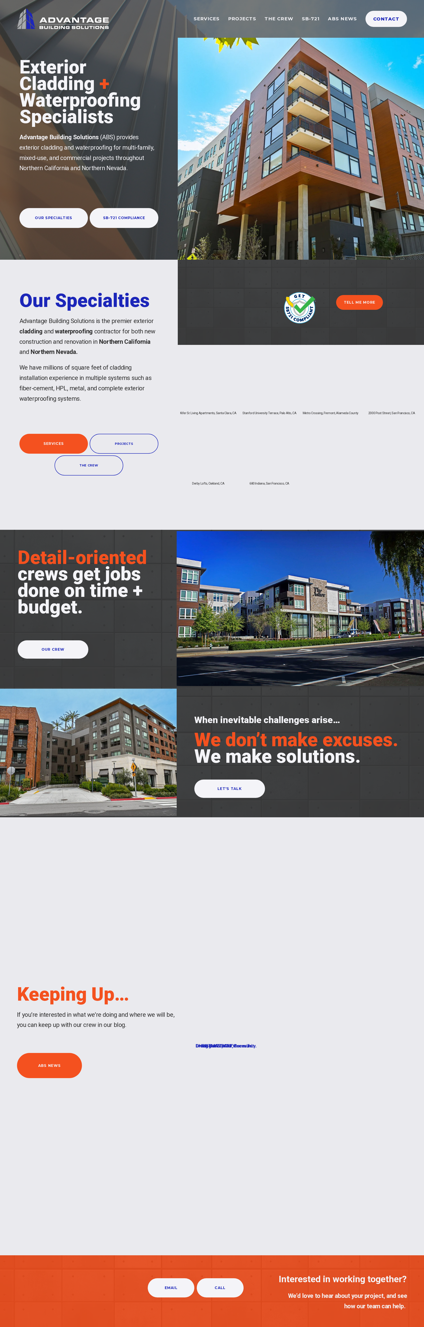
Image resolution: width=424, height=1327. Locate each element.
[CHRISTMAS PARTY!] (216, 1038)
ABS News (342, 18)
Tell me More (359, 302)
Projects (242, 18)
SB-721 (311, 18)
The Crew (279, 18)
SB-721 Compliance (124, 218)
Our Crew (53, 649)
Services (207, 18)
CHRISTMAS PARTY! (216, 1046)
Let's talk (230, 789)
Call (220, 1288)
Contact (386, 19)
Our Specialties (53, 218)
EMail (171, 1288)
